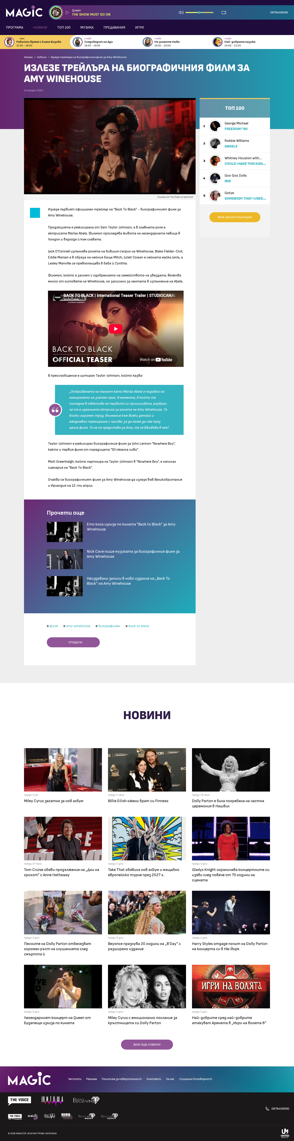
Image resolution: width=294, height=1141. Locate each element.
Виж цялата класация (235, 217)
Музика (87, 27)
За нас (170, 1079)
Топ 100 (63, 27)
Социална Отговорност (195, 1079)
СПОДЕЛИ (74, 642)
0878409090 (279, 12)
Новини (40, 27)
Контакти (154, 1079)
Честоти (74, 1079)
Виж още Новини (147, 1044)
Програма (14, 27)
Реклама (91, 1079)
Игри (139, 27)
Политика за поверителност (122, 1079)
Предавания (114, 27)
